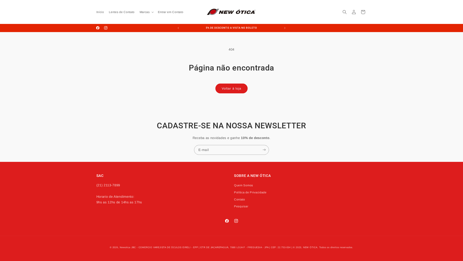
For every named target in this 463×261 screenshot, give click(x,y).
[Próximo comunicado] (285, 28)
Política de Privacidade (250, 192)
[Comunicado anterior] (178, 28)
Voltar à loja (231, 88)
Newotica (125, 247)
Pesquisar (241, 206)
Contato (239, 199)
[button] (146, 12)
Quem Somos (243, 185)
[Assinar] (264, 150)
